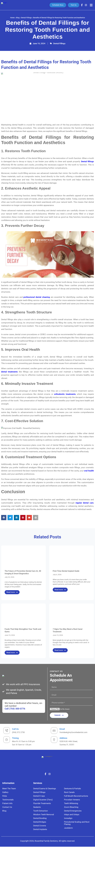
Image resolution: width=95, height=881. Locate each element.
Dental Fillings (26, 18)
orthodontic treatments (65, 394)
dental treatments (9, 372)
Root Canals (69, 792)
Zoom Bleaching (71, 807)
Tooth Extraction (40, 811)
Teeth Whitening (71, 803)
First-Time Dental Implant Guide (66, 571)
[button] (3, 517)
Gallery (5, 792)
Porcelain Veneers (72, 799)
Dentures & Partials (72, 788)
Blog (17, 18)
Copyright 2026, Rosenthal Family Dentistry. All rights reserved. (47, 841)
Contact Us (7, 807)
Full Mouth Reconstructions (76, 796)
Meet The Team (9, 788)
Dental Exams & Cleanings (44, 788)
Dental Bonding (40, 818)
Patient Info (7, 803)
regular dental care (84, 503)
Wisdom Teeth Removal (43, 814)
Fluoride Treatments (42, 803)
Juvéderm (68, 828)
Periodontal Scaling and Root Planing (76, 823)
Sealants (37, 807)
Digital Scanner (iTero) (43, 799)
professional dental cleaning (36, 297)
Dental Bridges (39, 822)
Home (12, 18)
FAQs (4, 796)
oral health (89, 471)
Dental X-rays (39, 796)
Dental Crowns (39, 825)
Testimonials (8, 799)
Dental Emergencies (73, 811)
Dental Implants (40, 829)
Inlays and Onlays (71, 814)
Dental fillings (87, 161)
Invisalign (68, 818)
